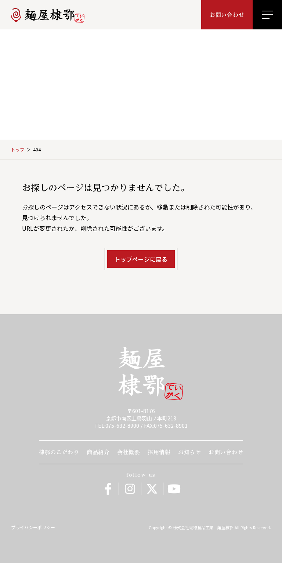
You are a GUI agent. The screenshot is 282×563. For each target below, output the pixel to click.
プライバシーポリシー (33, 527)
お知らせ (189, 452)
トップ (17, 149)
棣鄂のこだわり (59, 452)
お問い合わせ (226, 452)
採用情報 (159, 452)
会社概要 (128, 452)
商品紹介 (98, 452)
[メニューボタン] (267, 14)
